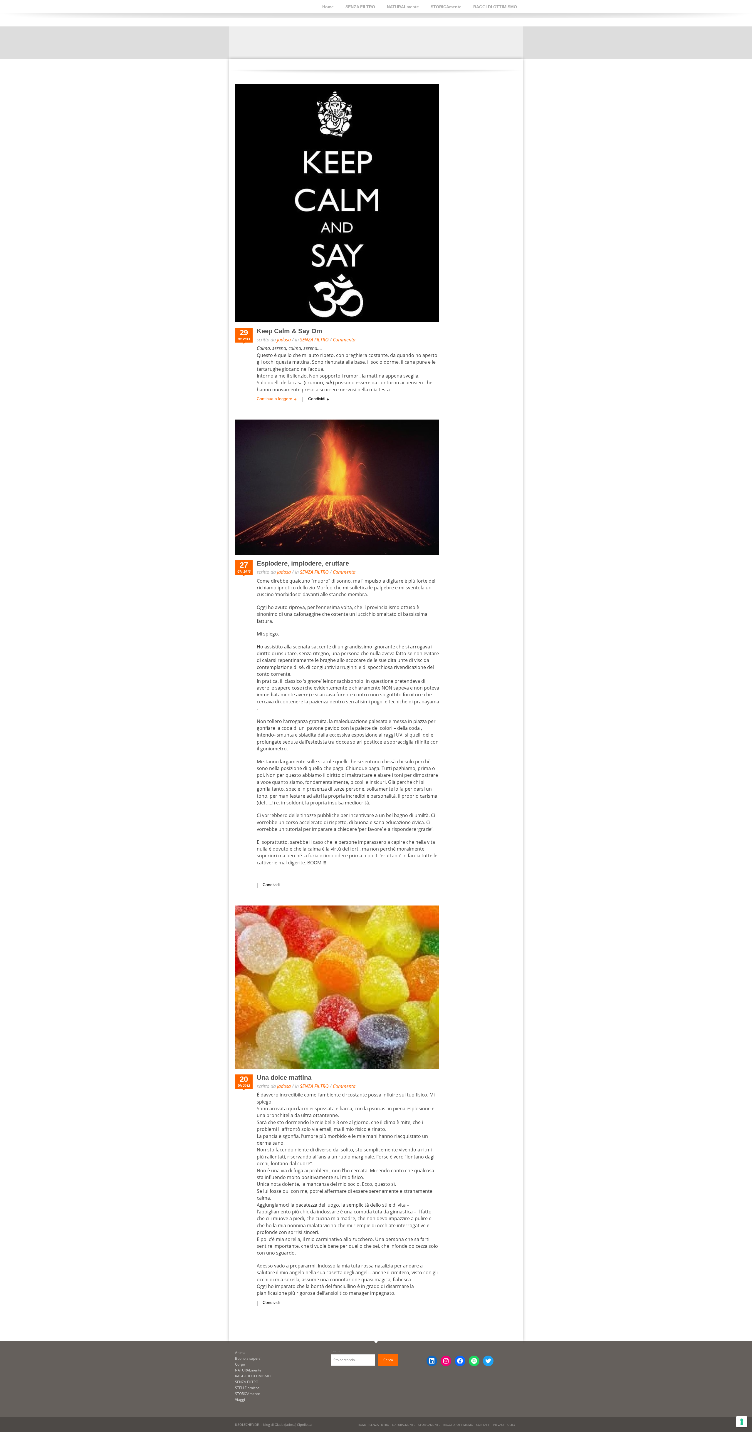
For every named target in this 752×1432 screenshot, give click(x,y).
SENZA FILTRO (360, 6)
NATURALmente (403, 6)
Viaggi (240, 1399)
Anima (240, 1352)
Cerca (335, 1351)
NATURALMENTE (403, 1425)
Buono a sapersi (248, 1358)
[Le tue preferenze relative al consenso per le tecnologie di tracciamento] (741, 1421)
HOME (362, 1425)
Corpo (240, 1364)
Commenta (344, 339)
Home (328, 6)
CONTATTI (483, 1425)
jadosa (284, 339)
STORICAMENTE (429, 1425)
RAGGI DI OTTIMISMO (495, 6)
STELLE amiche (247, 1387)
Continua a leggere (274, 398)
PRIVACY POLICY (504, 1425)
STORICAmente (446, 6)
